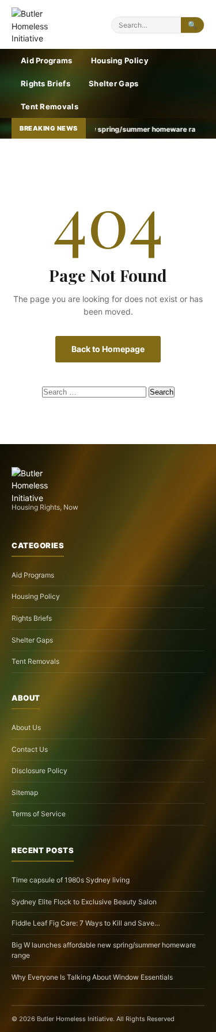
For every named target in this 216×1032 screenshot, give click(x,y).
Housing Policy (120, 60)
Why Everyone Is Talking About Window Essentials (92, 977)
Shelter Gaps (114, 83)
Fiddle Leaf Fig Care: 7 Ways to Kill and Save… (86, 923)
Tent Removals (49, 106)
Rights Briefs (45, 83)
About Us (26, 727)
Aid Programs (47, 60)
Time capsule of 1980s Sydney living (71, 880)
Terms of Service (39, 813)
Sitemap (25, 792)
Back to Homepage (108, 349)
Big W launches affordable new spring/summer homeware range (104, 950)
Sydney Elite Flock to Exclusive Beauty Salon (84, 901)
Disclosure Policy (39, 770)
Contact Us (30, 749)
